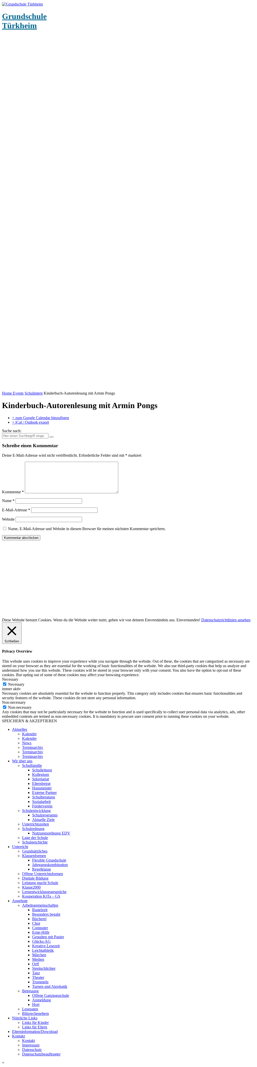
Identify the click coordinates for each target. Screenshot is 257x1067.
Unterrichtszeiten (35, 824)
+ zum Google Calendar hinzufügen (40, 418)
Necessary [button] (10, 679)
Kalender (29, 734)
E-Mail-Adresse (16, 510)
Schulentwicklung (36, 810)
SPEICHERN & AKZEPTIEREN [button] (29, 721)
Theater (38, 977)
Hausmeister (42, 788)
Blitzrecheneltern (35, 1013)
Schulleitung (42, 770)
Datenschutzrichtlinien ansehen (225, 620)
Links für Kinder (35, 1022)
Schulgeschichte (35, 842)
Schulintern (34, 393)
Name (8, 501)
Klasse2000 (31, 887)
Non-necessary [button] (14, 702)
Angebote (20, 901)
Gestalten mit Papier (48, 937)
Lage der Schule (35, 838)
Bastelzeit (39, 910)
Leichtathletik (43, 950)
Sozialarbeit (41, 801)
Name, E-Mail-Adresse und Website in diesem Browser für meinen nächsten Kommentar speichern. (87, 529)
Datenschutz (32, 1049)
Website (8, 519)
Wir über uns (22, 761)
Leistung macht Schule (40, 883)
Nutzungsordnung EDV (51, 833)
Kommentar (13, 492)
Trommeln (40, 982)
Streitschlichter (43, 968)
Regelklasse (41, 869)
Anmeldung (41, 1000)
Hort (35, 1004)
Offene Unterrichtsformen (42, 874)
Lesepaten (30, 1009)
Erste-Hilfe (40, 932)
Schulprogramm (44, 815)
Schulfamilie (32, 765)
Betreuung (30, 991)
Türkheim (24, 21)
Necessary (16, 684)
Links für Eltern (34, 1027)
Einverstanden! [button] (188, 620)
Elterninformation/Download (35, 1031)
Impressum (30, 1045)
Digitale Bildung (35, 878)
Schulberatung (43, 797)
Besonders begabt (46, 914)
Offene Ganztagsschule (50, 995)
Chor (36, 923)
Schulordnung (33, 828)
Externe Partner (44, 792)
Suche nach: (11, 431)
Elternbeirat (41, 783)
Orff (35, 964)
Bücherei (39, 919)
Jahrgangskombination (50, 865)
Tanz (36, 973)
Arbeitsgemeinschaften (40, 905)
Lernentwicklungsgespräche (44, 892)
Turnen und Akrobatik (49, 986)
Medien (38, 959)
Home (7, 393)
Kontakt (18, 1036)
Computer (40, 928)
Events (18, 393)
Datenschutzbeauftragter (41, 1054)
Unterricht (20, 847)
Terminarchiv (32, 747)
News (26, 743)
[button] (128, 1062)
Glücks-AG (41, 941)
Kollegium (40, 774)
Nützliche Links (24, 1018)
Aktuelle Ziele (43, 819)
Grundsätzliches (34, 851)
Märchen (39, 955)
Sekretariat (40, 779)
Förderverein (42, 806)
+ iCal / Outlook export (30, 422)
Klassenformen (34, 856)
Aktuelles (19, 729)
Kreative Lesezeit (46, 946)
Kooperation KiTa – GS (41, 896)
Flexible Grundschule (49, 860)
